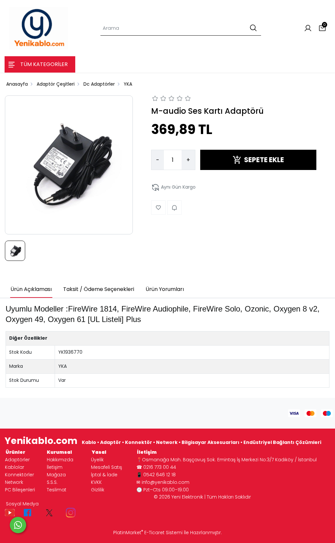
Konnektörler (19, 474)
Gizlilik (97, 489)
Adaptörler (17, 459)
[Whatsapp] (18, 525)
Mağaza (56, 474)
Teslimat (56, 489)
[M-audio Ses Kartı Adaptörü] (68, 164)
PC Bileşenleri (20, 489)
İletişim (54, 467)
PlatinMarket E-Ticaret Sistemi (148, 532)
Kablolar (14, 467)
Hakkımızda (60, 459)
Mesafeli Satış (106, 467)
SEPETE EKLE (264, 159)
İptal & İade (104, 474)
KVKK (96, 482)
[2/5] (159, 99)
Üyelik (97, 459)
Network (14, 482)
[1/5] (155, 99)
